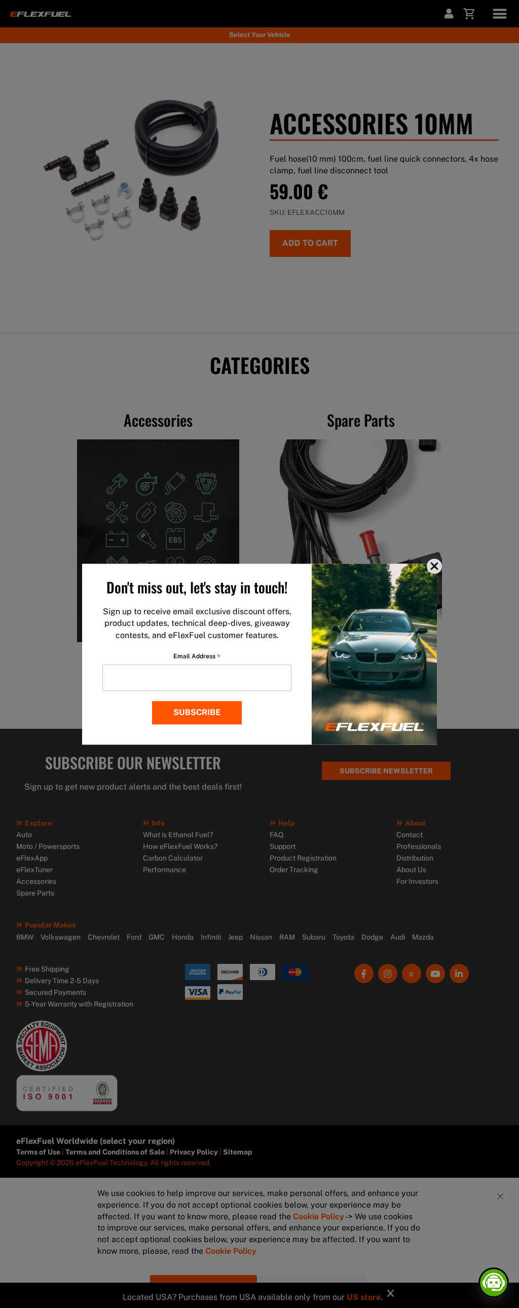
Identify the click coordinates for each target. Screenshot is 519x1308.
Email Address (196, 656)
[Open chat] (493, 1282)
